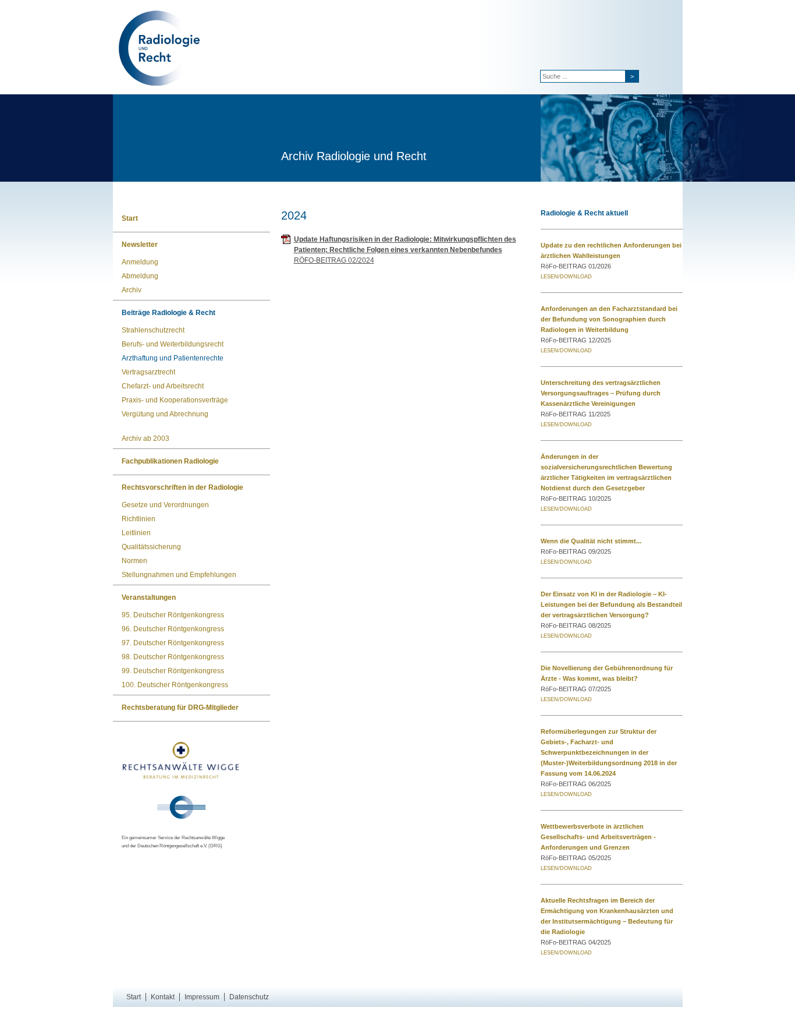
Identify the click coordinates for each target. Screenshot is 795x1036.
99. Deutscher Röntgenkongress (173, 671)
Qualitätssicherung (151, 547)
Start (130, 218)
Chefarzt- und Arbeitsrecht (163, 386)
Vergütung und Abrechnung (165, 414)
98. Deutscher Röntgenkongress (173, 657)
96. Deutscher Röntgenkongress (173, 629)
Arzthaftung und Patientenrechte (172, 358)
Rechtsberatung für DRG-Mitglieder (180, 707)
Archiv (131, 290)
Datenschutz (249, 997)
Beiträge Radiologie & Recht (168, 313)
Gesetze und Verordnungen (165, 505)
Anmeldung (140, 262)
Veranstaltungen (149, 597)
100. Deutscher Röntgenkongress (175, 685)
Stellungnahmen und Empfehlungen (179, 575)
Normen (134, 561)
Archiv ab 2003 (145, 438)
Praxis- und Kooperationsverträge (175, 400)
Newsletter (140, 245)
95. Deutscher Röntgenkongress (173, 615)
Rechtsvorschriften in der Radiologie (182, 487)
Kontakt (163, 997)
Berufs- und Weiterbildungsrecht (172, 344)
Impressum (201, 997)
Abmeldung (140, 276)
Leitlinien (136, 533)
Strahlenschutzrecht (153, 330)
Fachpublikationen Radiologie (170, 461)
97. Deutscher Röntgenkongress (173, 643)
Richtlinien (138, 519)
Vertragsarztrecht (148, 372)
